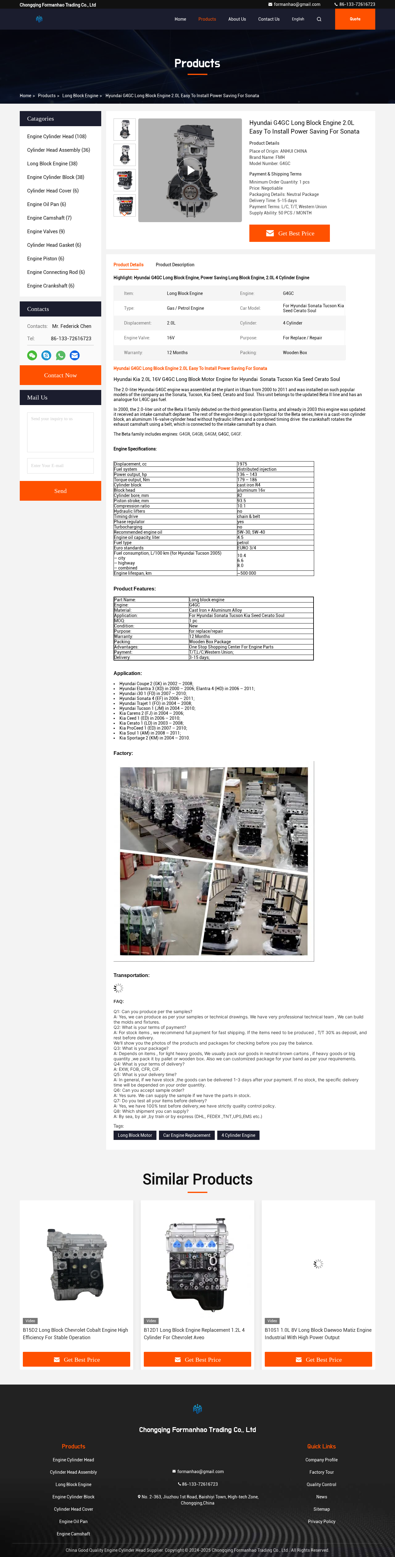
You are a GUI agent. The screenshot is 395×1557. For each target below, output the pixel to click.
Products (207, 19)
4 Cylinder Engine (238, 1135)
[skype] (46, 355)
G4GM (210, 434)
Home (180, 19)
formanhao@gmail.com (297, 4)
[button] (124, 214)
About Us (237, 19)
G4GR (184, 434)
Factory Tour (322, 1472)
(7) (49, 218)
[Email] (75, 355)
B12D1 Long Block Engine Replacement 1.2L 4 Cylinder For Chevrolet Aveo (73, 1333)
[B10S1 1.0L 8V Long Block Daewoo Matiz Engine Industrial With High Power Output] (197, 1263)
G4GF (236, 434)
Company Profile (322, 1459)
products (47, 95)
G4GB (197, 434)
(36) (58, 150)
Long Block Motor (135, 1135)
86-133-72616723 (357, 4)
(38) (52, 164)
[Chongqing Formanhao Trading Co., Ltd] (39, 19)
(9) (46, 231)
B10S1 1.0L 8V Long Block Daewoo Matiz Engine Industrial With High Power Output (197, 1333)
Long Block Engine (80, 95)
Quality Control (321, 1484)
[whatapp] (60, 355)
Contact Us (269, 19)
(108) (56, 136)
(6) (53, 191)
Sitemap (322, 1509)
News (321, 1496)
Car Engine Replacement (186, 1135)
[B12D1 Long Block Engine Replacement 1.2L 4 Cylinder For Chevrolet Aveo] (76, 1263)
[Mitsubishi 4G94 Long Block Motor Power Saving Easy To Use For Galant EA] (318, 1263)
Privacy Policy (321, 1521)
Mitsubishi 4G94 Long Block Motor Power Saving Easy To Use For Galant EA (318, 1333)
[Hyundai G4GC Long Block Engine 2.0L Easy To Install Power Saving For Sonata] (190, 170)
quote (355, 19)
